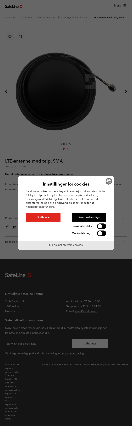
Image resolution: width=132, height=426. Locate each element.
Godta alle (43, 217)
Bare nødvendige (89, 217)
